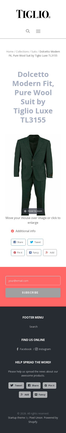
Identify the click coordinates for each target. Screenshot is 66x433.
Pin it (51, 385)
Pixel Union (36, 417)
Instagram (45, 349)
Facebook (26, 349)
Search (34, 326)
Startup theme (16, 417)
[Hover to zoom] (33, 174)
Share (35, 385)
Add (27, 394)
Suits (34, 51)
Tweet (18, 385)
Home (10, 51)
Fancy (42, 394)
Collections (22, 51)
